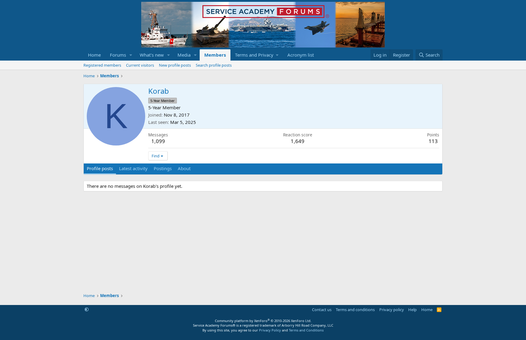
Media (184, 55)
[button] (131, 55)
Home (94, 55)
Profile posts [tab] (100, 168)
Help (412, 309)
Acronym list (300, 55)
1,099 (158, 141)
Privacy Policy (270, 330)
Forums (118, 55)
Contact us (321, 309)
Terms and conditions (355, 309)
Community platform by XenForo (263, 320)
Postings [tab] (163, 168)
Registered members (102, 65)
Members (215, 55)
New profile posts (175, 65)
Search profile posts (214, 65)
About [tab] (184, 168)
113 (433, 141)
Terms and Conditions (306, 330)
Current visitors (140, 65)
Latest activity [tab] (133, 168)
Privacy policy (391, 309)
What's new (152, 55)
